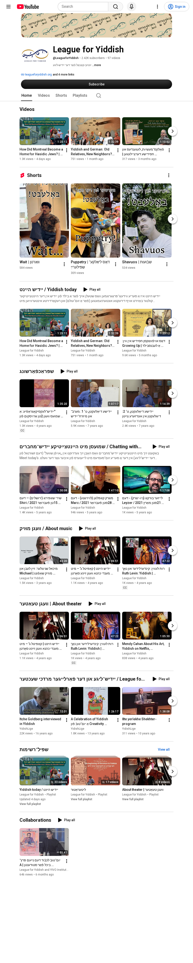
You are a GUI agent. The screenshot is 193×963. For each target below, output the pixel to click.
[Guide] (8, 6)
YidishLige (26, 728)
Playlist (51, 794)
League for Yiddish (32, 350)
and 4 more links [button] (63, 74)
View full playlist (30, 804)
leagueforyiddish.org (38, 74)
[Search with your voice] (131, 6)
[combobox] (84, 6)
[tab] (26, 95)
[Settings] (157, 6)
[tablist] (96, 95)
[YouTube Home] (27, 6)
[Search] (115, 6)
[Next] (172, 131)
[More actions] (66, 150)
